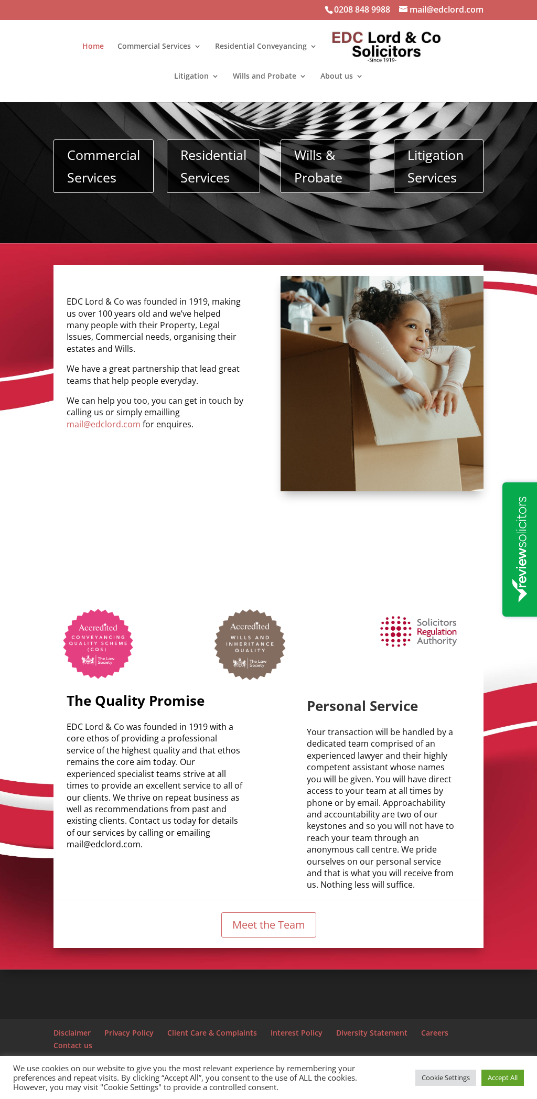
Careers (434, 1033)
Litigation (191, 76)
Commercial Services (154, 46)
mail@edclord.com (104, 424)
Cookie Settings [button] (446, 1077)
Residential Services (213, 166)
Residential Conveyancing (261, 46)
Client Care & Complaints (212, 1033)
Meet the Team (268, 925)
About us (336, 76)
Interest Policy (297, 1033)
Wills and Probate (264, 76)
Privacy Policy (129, 1033)
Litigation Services (435, 166)
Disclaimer (72, 1033)
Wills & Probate (318, 166)
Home (93, 46)
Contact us (72, 1045)
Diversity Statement (371, 1033)
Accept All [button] (503, 1077)
